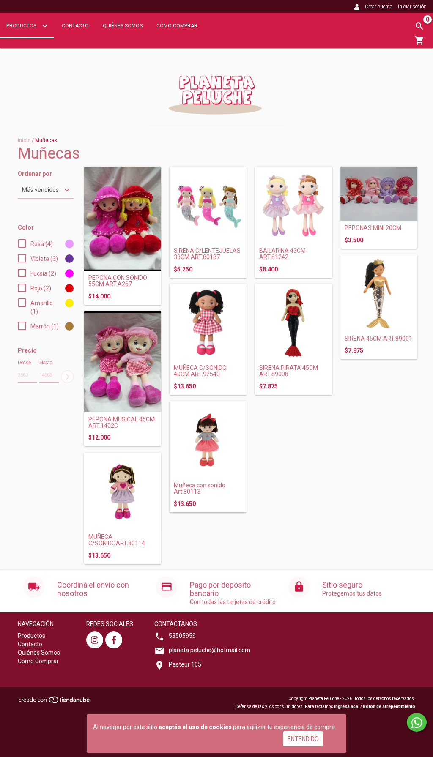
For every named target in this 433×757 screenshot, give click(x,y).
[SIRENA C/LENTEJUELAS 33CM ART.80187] (208, 205)
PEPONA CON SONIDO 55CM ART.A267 (117, 281)
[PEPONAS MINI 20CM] (378, 194)
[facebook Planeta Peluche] (113, 639)
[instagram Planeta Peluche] (94, 639)
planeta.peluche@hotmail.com (209, 650)
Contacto (75, 26)
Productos (22, 26)
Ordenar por (35, 174)
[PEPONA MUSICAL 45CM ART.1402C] (122, 361)
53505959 (182, 635)
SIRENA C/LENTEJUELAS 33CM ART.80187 (207, 254)
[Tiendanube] (55, 702)
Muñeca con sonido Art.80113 (199, 488)
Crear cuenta (378, 7)
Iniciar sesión (412, 7)
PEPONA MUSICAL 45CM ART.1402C (121, 422)
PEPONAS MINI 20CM (373, 228)
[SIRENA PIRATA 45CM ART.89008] (293, 322)
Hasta (45, 363)
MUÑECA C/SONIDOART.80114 (116, 540)
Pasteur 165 (185, 664)
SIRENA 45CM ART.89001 (378, 339)
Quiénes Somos (123, 26)
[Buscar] (419, 26)
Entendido (303, 738)
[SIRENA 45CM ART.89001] (378, 292)
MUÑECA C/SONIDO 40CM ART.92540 (200, 371)
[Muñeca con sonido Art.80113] (208, 439)
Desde (24, 363)
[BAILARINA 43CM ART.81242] (293, 205)
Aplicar (67, 376)
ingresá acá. (346, 706)
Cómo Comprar (176, 26)
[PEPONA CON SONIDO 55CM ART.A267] (122, 219)
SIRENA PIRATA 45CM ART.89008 (288, 371)
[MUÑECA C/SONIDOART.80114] (122, 491)
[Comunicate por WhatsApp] (417, 722)
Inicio (24, 140)
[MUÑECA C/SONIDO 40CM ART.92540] (208, 322)
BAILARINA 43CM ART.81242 (282, 254)
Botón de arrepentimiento (389, 706)
